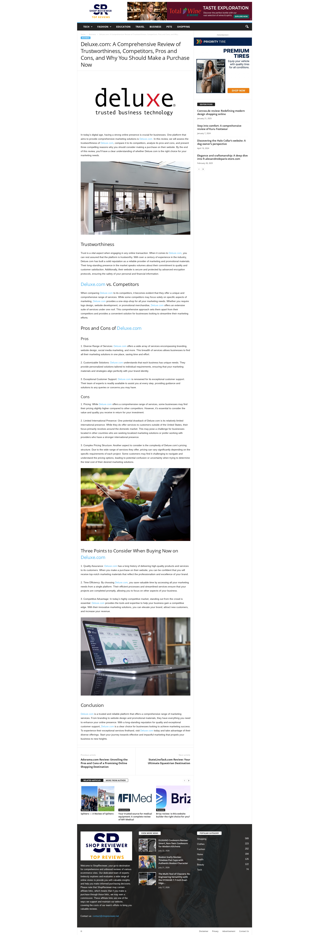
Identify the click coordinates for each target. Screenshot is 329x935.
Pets (169, 26)
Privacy (215, 931)
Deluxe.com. (146, 138)
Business (155, 26)
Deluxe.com (107, 143)
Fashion (102, 26)
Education (123, 26)
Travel (140, 26)
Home (83, 34)
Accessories (124, 810)
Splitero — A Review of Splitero (97, 813)
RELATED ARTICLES (92, 780)
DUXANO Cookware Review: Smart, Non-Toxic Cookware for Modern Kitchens (173, 843)
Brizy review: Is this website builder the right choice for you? (173, 815)
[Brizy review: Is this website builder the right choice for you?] (173, 798)
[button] (247, 27)
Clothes (201, 844)
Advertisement (228, 931)
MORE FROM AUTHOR (116, 780)
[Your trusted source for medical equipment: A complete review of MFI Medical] (135, 798)
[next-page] (188, 780)
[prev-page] (184, 780)
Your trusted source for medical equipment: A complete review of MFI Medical (135, 816)
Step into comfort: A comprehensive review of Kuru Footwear (219, 127)
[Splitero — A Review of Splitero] (98, 798)
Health (200, 859)
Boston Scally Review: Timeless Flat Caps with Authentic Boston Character (173, 860)
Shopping (183, 26)
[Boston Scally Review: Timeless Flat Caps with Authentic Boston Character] (147, 861)
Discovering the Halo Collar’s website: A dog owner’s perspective (221, 142)
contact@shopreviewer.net (106, 916)
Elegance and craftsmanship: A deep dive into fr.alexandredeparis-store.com (222, 157)
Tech (86, 26)
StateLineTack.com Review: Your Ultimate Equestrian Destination (169, 761)
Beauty (200, 864)
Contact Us (244, 931)
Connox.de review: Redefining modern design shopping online (221, 112)
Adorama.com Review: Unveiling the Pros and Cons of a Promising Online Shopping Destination (104, 763)
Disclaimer (203, 931)
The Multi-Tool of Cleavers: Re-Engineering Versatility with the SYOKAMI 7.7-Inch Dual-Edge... (174, 878)
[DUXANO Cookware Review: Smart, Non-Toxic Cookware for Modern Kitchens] (147, 845)
